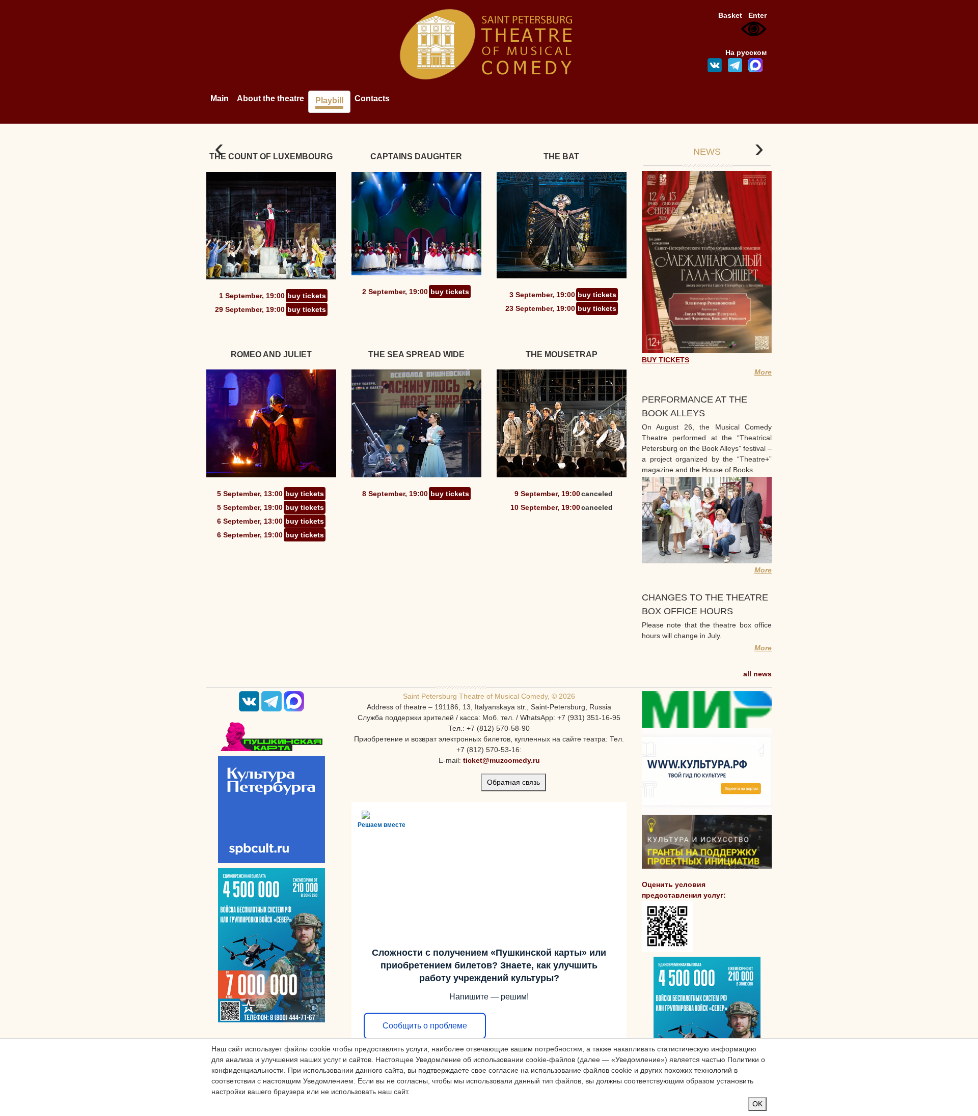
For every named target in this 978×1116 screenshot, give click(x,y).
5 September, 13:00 (250, 494)
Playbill (329, 100)
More (763, 372)
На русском (746, 52)
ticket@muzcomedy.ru (501, 760)
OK (757, 1104)
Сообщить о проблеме (425, 1025)
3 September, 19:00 (542, 295)
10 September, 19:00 (545, 507)
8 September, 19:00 (395, 494)
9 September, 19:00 (547, 494)
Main (219, 98)
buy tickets (306, 296)
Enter (757, 15)
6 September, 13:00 (250, 521)
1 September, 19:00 (252, 296)
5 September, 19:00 (250, 507)
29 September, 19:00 (250, 309)
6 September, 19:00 (250, 535)
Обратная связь (513, 782)
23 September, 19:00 (540, 308)
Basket (730, 15)
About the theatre (270, 98)
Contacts (372, 98)
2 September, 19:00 (395, 292)
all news (757, 674)
